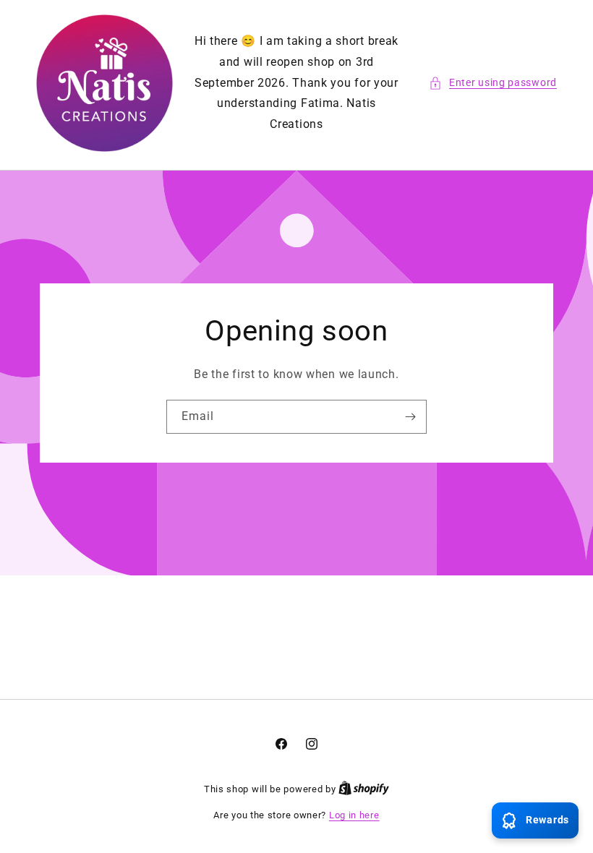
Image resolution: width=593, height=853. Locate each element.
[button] (493, 83)
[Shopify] (363, 789)
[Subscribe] (410, 417)
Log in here (354, 815)
